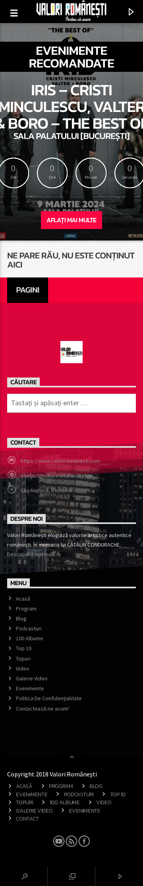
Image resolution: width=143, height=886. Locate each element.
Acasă (23, 598)
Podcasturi (29, 628)
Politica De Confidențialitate (49, 698)
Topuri (23, 658)
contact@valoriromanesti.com (57, 475)
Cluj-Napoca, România (46, 490)
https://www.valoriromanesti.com (60, 460)
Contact (27, 818)
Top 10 (23, 648)
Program (26, 608)
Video (22, 668)
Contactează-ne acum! (42, 708)
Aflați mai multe (71, 220)
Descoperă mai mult (31, 554)
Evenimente (30, 688)
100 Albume (29, 638)
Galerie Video (32, 678)
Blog (21, 618)
